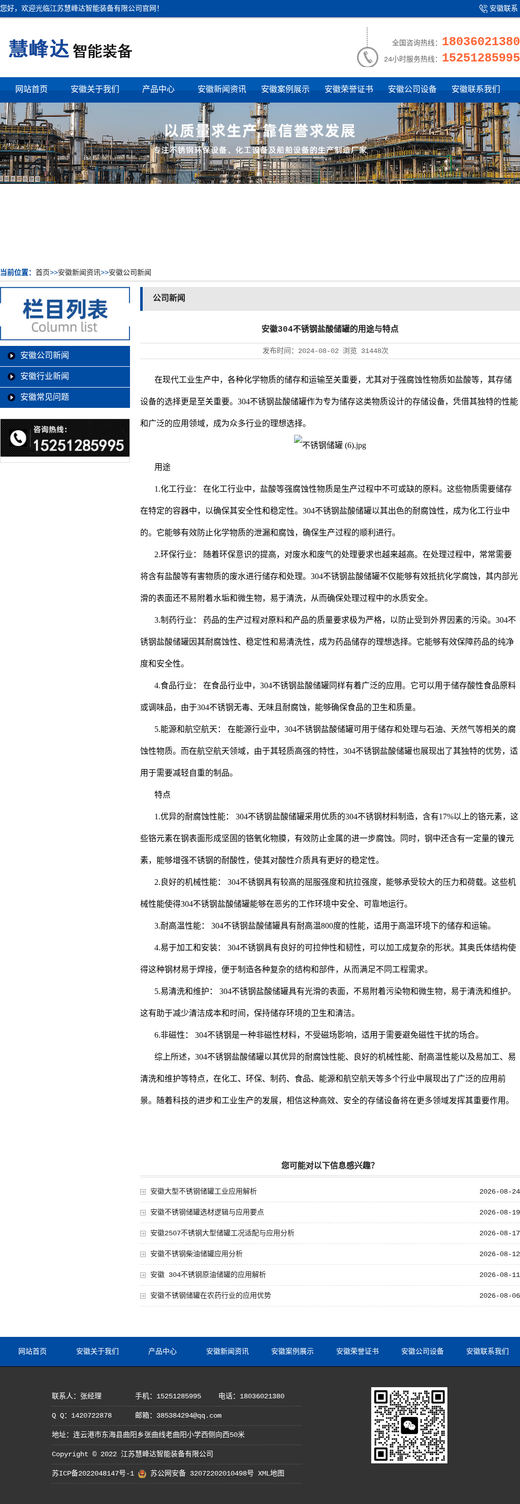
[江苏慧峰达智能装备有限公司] (70, 63)
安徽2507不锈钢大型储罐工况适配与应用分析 (222, 1233)
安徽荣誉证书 (348, 89)
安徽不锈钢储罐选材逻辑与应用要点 (207, 1212)
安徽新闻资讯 (222, 89)
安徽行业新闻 (44, 376)
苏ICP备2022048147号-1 (93, 1473)
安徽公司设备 (412, 89)
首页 (43, 273)
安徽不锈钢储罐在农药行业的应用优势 (210, 1296)
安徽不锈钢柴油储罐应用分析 (196, 1254)
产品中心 (158, 89)
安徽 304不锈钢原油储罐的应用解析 (208, 1275)
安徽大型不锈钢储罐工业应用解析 (203, 1192)
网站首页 (31, 89)
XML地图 (271, 1473)
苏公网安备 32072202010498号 (202, 1473)
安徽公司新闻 (130, 273)
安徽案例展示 (285, 89)
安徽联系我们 (496, 12)
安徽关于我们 (95, 89)
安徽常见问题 (44, 397)
